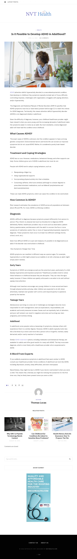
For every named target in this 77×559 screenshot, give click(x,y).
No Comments (44, 38)
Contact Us (33, 543)
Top (39, 554)
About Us (44, 543)
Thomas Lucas (38, 402)
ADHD (12, 92)
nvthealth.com (51, 549)
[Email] (3, 114)
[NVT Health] (39, 13)
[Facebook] (3, 99)
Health (39, 30)
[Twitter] (3, 104)
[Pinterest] (3, 109)
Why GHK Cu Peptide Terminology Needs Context (34, 2)
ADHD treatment (21, 340)
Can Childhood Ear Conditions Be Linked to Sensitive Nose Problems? (38, 436)
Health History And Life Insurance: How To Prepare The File (62, 436)
